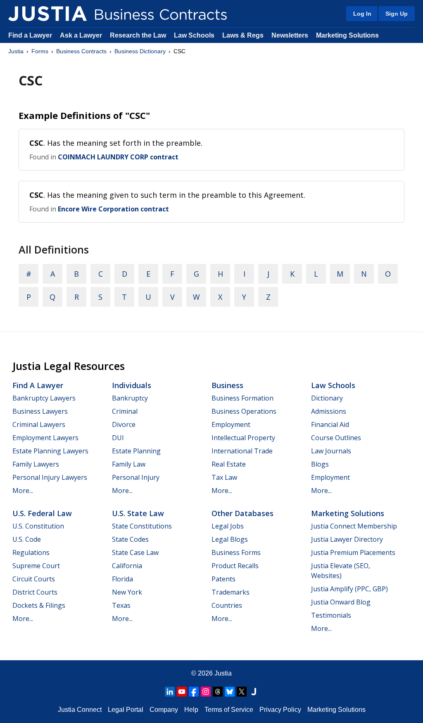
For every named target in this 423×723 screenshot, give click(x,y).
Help (191, 709)
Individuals (131, 385)
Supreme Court (36, 565)
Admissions (328, 411)
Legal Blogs (230, 539)
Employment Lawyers (45, 437)
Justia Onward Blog (341, 602)
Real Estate (229, 464)
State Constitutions (142, 526)
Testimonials (331, 615)
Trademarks (231, 592)
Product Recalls (235, 565)
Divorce (123, 424)
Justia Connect (80, 709)
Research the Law (138, 35)
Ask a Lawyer (82, 35)
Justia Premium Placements (353, 552)
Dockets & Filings (38, 605)
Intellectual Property (243, 437)
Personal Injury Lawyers (49, 477)
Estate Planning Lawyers (50, 450)
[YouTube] (182, 692)
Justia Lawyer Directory (347, 539)
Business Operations (244, 411)
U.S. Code (26, 539)
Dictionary (327, 398)
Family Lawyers (35, 464)
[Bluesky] (230, 692)
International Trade (242, 450)
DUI (118, 437)
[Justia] (47, 13)
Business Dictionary (140, 51)
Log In (362, 13)
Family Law (128, 464)
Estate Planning (136, 450)
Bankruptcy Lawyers (44, 398)
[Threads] (218, 692)
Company (164, 709)
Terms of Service (228, 709)
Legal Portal (125, 709)
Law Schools (194, 35)
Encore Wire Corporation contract (113, 208)
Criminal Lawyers (38, 424)
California (127, 565)
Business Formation (242, 398)
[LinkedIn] (170, 692)
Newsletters (289, 35)
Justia (16, 51)
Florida (122, 578)
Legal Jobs (228, 526)
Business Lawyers (40, 411)
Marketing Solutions (347, 35)
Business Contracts (81, 51)
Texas (121, 605)
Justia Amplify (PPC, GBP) (349, 588)
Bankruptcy (130, 398)
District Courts (34, 592)
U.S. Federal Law (42, 513)
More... (22, 490)
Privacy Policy (280, 709)
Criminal (125, 411)
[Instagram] (206, 692)
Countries (227, 605)
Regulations (31, 552)
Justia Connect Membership (354, 526)
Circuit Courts (33, 578)
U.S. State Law (138, 513)
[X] (242, 692)
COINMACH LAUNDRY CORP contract (118, 156)
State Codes (130, 539)
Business (227, 385)
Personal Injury (135, 477)
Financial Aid (330, 424)
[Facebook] (194, 692)
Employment (231, 424)
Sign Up (396, 13)
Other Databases (242, 513)
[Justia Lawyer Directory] (254, 692)
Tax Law (224, 477)
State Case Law (135, 552)
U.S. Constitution (38, 526)
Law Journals (331, 450)
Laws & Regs (243, 35)
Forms (39, 51)
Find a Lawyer (30, 35)
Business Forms (236, 552)
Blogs (320, 464)
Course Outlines (336, 437)
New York (127, 592)
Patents (223, 578)
